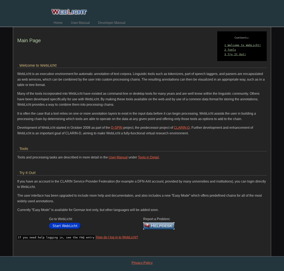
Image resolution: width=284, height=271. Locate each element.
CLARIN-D (182, 127)
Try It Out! (235, 54)
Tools (230, 49)
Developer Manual (111, 23)
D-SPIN (116, 127)
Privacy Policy (142, 263)
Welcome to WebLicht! (242, 45)
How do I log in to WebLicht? (117, 237)
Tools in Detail (148, 157)
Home (58, 23)
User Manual (80, 23)
